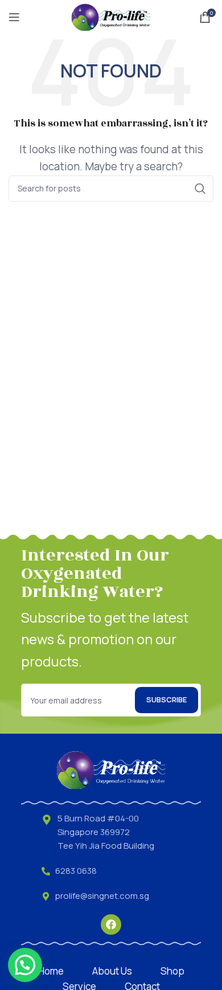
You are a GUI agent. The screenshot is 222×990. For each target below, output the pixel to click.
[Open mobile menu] (14, 17)
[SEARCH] (200, 188)
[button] (25, 965)
